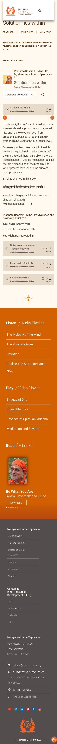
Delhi (10, 609)
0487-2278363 (36, 681)
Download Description (17, 94)
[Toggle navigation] (47, 10)
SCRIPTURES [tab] (27, 32)
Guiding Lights (15, 544)
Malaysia (12, 624)
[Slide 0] (6, 516)
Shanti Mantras (17, 418)
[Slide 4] (15, 516)
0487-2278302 (20, 681)
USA (10, 631)
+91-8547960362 (22, 698)
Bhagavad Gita (17, 408)
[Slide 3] (13, 516)
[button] (39, 10)
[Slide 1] (9, 516)
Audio (18, 42)
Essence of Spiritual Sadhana (27, 427)
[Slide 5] (17, 516)
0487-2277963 (15, 686)
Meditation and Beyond (23, 437)
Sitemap (12, 584)
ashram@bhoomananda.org (27, 673)
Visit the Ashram (16, 551)
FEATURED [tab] (8, 32)
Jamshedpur (14, 616)
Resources (8, 42)
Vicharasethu (14, 577)
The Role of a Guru (20, 353)
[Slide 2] (11, 516)
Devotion (13, 362)
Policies (12, 570)
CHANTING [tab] (45, 32)
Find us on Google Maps (25, 705)
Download (16, 511)
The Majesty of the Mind (24, 343)
